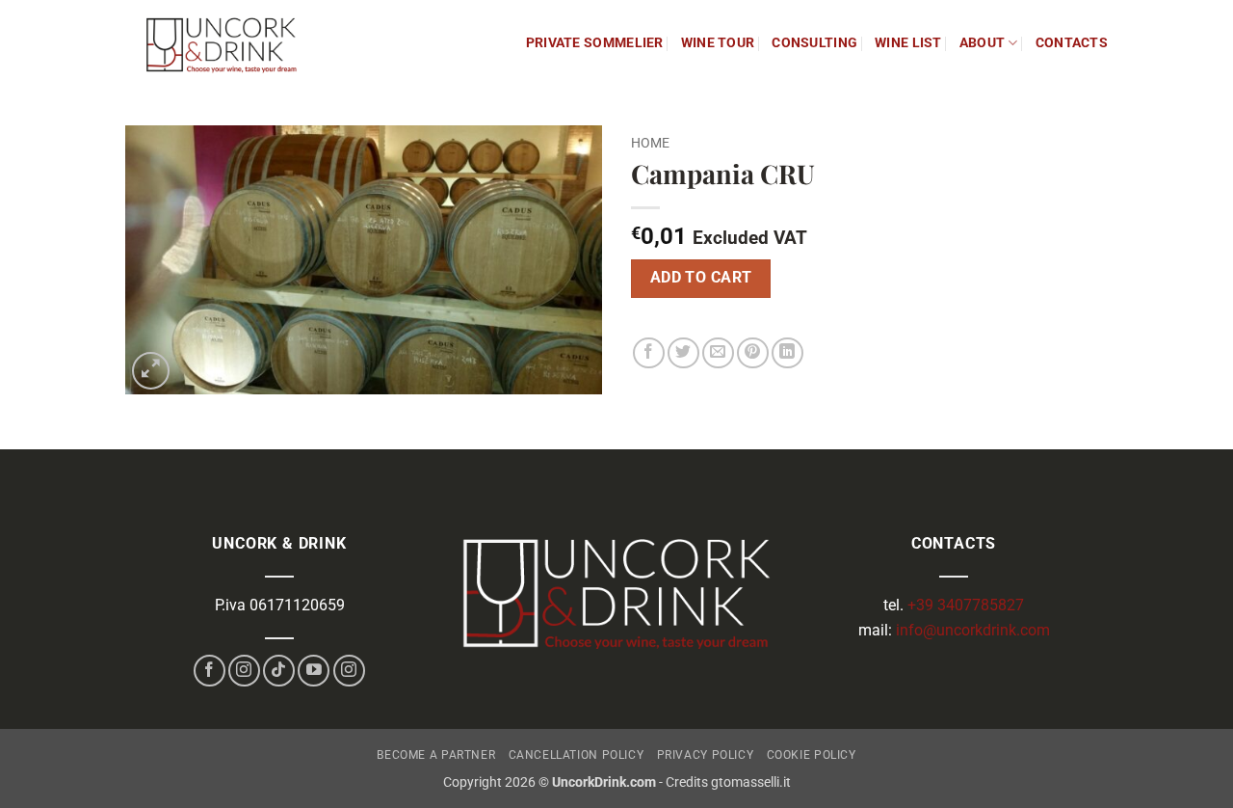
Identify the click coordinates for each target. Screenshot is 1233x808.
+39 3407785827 (965, 605)
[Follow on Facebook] (209, 671)
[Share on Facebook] (649, 353)
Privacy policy (705, 755)
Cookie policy (811, 755)
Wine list (908, 43)
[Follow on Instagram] (244, 671)
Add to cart (701, 277)
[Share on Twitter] (683, 353)
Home (650, 142)
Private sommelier (595, 43)
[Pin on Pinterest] (753, 353)
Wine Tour (718, 43)
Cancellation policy (576, 755)
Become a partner (436, 755)
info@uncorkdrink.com (971, 630)
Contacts (1072, 43)
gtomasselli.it (751, 782)
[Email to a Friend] (718, 353)
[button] (151, 371)
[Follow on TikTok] (279, 671)
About (982, 43)
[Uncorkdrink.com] (221, 43)
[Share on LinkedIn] (787, 353)
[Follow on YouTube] (313, 671)
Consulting (814, 43)
